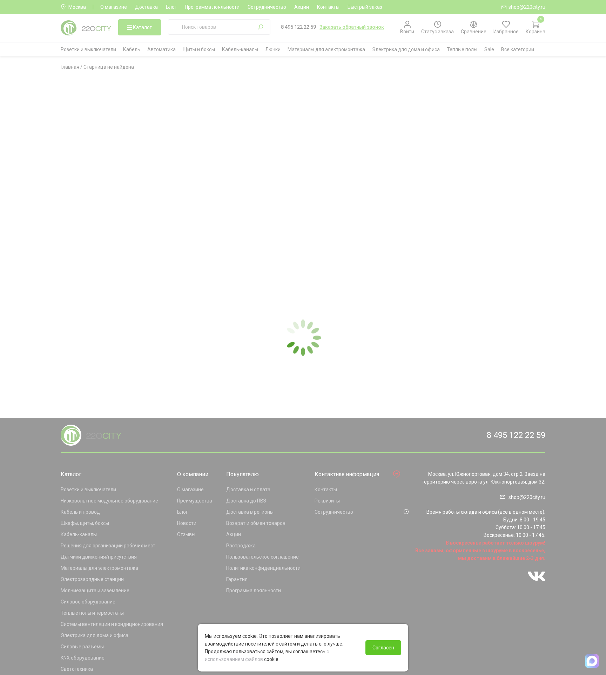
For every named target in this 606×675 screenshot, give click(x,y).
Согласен (383, 647)
